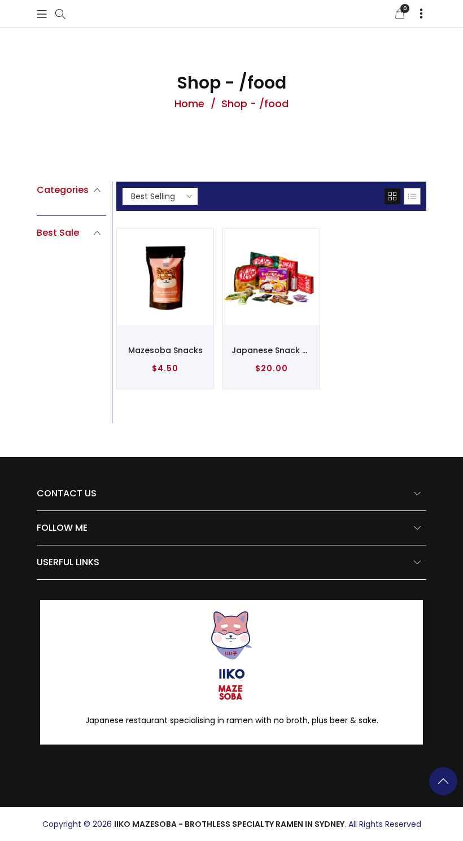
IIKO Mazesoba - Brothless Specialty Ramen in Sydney (229, 824)
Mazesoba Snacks (165, 350)
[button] (42, 14)
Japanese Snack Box (271, 350)
